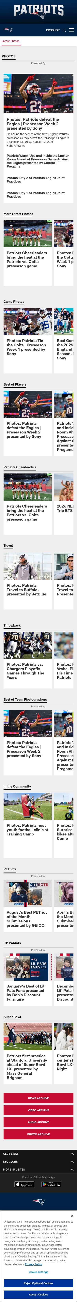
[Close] (72, 1216)
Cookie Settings (38, 1271)
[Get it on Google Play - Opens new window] (51, 1186)
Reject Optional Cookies (38, 1283)
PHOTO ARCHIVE (38, 1134)
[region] (38, 1256)
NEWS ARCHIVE (38, 1098)
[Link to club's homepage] (8, 28)
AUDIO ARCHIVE (38, 1122)
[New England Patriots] (38, 1203)
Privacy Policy (33, 1264)
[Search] (64, 30)
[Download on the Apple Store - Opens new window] (24, 1184)
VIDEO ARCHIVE (38, 1110)
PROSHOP (53, 30)
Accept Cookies (38, 1294)
